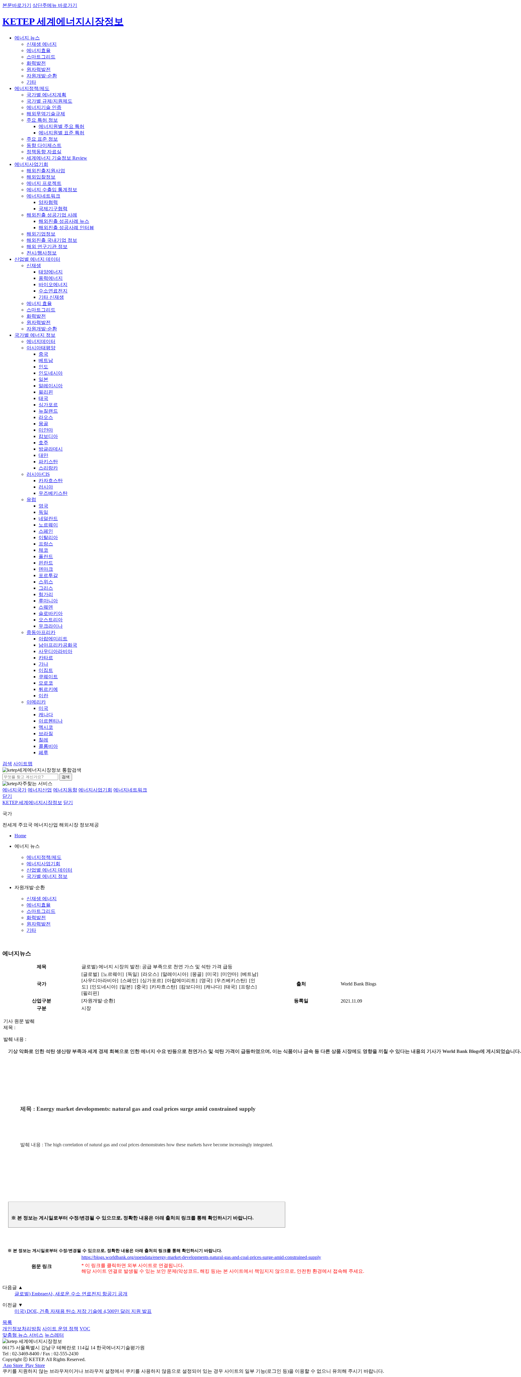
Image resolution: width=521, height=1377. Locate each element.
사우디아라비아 (55, 651)
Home (20, 835)
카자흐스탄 (51, 480)
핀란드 (46, 562)
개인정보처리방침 (21, 1328)
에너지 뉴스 (27, 37)
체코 (43, 550)
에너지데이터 (41, 341)
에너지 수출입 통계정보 (52, 189)
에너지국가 (14, 789)
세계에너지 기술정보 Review (57, 158)
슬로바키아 (51, 613)
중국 (43, 354)
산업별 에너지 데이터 (37, 259)
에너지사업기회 (31, 164)
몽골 (43, 423)
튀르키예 (48, 689)
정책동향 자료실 (44, 151)
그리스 (46, 588)
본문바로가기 (16, 5)
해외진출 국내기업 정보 (52, 240)
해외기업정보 (41, 233)
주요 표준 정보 (42, 139)
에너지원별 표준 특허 (61, 132)
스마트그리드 (41, 56)
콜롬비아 (48, 746)
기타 (31, 82)
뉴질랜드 (48, 411)
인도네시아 (51, 373)
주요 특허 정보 (42, 120)
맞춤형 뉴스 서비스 (22, 1335)
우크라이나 (51, 626)
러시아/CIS (38, 474)
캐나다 (46, 714)
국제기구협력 (53, 208)
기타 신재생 (51, 297)
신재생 (34, 265)
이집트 (46, 670)
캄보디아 (48, 436)
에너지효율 (39, 50)
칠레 (43, 739)
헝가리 (46, 594)
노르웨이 (48, 524)
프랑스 (46, 543)
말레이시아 (51, 385)
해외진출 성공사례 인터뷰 (66, 227)
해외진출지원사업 (46, 170)
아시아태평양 (41, 347)
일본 (43, 379)
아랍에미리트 (53, 638)
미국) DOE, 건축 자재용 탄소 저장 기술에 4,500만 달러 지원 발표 (83, 1311)
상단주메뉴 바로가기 (55, 5)
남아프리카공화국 (58, 645)
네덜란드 (48, 518)
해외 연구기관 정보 (47, 246)
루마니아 (48, 600)
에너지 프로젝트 (44, 183)
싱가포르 (48, 404)
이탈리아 (48, 537)
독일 (43, 512)
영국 (43, 505)
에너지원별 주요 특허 (61, 126)
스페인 (46, 531)
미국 (43, 708)
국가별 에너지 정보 (34, 335)
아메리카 (36, 701)
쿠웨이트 (48, 676)
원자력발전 (39, 69)
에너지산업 (40, 789)
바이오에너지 (53, 284)
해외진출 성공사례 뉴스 (64, 221)
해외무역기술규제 (46, 113)
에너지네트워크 (43, 195)
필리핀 (46, 392)
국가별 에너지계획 (46, 94)
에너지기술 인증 (44, 107)
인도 (43, 366)
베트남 (46, 360)
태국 (43, 398)
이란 (43, 695)
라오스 (46, 417)
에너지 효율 (39, 303)
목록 (7, 1322)
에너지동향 (65, 789)
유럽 (31, 499)
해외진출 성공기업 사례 (52, 214)
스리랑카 (48, 467)
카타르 (46, 657)
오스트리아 (51, 619)
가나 (43, 664)
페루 (43, 752)
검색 (66, 777)
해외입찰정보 (41, 177)
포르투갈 (48, 575)
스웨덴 (46, 607)
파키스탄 (48, 461)
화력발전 (36, 63)
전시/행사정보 (42, 252)
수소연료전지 (53, 290)
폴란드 (46, 556)
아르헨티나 (51, 720)
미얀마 (46, 429)
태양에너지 (51, 271)
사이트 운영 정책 (60, 1328)
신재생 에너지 (42, 44)
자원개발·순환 (42, 75)
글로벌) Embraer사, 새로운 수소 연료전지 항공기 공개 (71, 1293)
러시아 (46, 486)
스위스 (46, 581)
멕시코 (46, 727)
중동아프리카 (41, 632)
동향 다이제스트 (44, 145)
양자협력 (48, 202)
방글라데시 (51, 448)
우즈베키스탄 (53, 493)
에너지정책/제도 (31, 88)
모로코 (46, 682)
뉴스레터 (54, 1335)
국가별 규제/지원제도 (49, 101)
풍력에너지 (51, 278)
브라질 (46, 733)
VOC (85, 1328)
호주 (43, 442)
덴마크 (46, 569)
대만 (43, 455)
